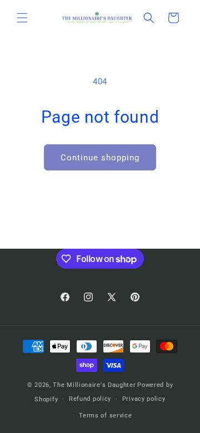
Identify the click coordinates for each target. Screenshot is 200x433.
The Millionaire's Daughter (94, 385)
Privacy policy (144, 398)
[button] (22, 18)
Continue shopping (100, 158)
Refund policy (90, 398)
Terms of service (105, 415)
